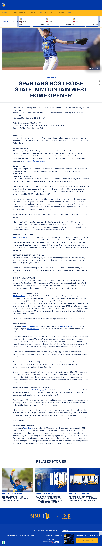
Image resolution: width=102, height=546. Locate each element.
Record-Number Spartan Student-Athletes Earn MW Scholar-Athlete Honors (83, 498)
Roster (14, 13)
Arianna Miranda (65, 326)
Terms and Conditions (44, 535)
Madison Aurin (19, 296)
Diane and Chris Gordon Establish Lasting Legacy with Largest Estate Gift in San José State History (49, 499)
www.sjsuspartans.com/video (34, 161)
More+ (69, 13)
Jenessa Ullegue (28, 326)
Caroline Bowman (20, 237)
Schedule (31, 13)
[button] (18, 21)
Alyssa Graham (33, 329)
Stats (40, 13)
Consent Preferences (26, 535)
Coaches (22, 13)
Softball (5, 494)
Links (31, 26)
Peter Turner (28, 428)
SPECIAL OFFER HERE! (88, 540)
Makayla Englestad (38, 390)
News (46, 13)
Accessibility (51, 539)
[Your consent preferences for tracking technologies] (3, 542)
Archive (53, 13)
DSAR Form (58, 535)
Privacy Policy (12, 535)
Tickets (61, 13)
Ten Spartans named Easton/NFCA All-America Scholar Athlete (15, 498)
